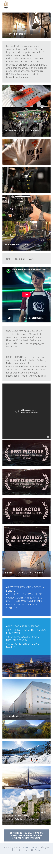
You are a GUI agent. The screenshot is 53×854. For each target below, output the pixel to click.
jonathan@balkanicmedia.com (22, 819)
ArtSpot (38, 850)
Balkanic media (30, 847)
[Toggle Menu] (47, 6)
